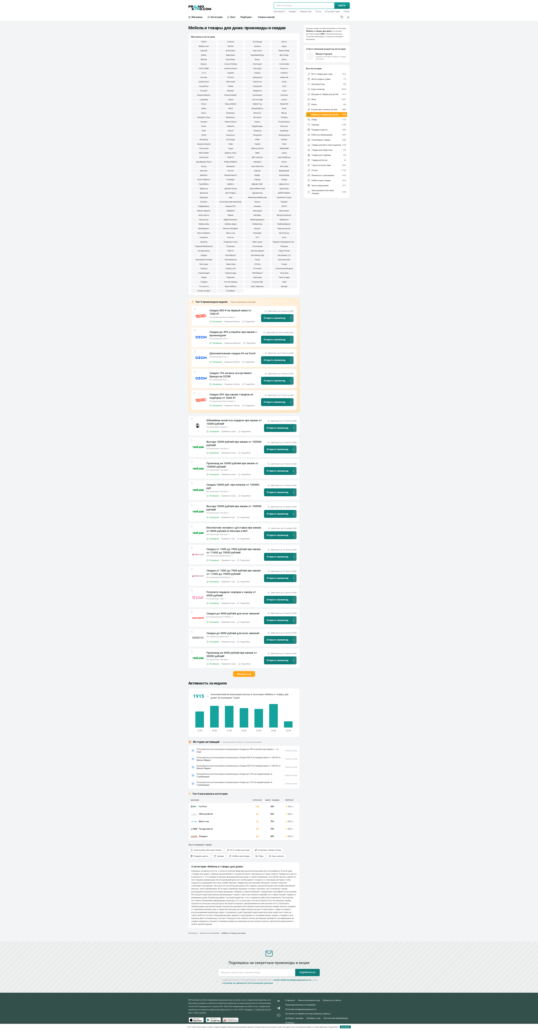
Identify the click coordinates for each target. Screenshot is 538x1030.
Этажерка (230, 291)
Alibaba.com (204, 46)
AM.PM (230, 46)
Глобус (284, 179)
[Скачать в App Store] (196, 1020)
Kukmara (284, 95)
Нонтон (230, 237)
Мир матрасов (284, 228)
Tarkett (257, 144)
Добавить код (313, 1018)
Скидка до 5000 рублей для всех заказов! (233, 613)
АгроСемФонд (284, 157)
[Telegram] (278, 1008)
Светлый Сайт (284, 260)
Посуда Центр (204, 251)
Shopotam (257, 135)
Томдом (203, 282)
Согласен (345, 1027)
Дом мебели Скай (257, 188)
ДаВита (230, 184)
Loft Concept (257, 100)
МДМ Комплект (230, 220)
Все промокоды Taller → (216, 599)
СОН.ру (257, 264)
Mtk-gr (284, 113)
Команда (289, 1023)
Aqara (284, 46)
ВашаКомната (230, 175)
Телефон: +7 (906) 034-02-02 (257, 1009)
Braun (257, 59)
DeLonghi (257, 68)
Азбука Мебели (230, 162)
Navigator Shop (203, 117)
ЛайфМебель (203, 206)
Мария (230, 215)
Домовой (204, 193)
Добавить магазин (294, 1018)
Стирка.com (230, 268)
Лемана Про (306, 11)
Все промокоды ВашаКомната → (219, 556)
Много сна (230, 233)
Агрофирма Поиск (204, 162)
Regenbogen (257, 126)
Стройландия (204, 273)
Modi (284, 108)
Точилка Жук (257, 282)
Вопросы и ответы (332, 1000)
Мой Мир (257, 233)
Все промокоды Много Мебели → (219, 617)
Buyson (204, 64)
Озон (284, 237)
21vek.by (230, 42)
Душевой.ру (257, 193)
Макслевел (284, 211)
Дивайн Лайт (257, 184)
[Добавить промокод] (342, 17)
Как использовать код (309, 1000)
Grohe (284, 82)
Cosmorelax (284, 64)
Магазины (197, 17)
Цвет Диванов (257, 286)
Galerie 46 (284, 77)
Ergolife (230, 73)
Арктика (203, 171)
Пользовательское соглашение (300, 1005)
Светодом (203, 264)
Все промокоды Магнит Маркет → (222, 317)
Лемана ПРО (230, 206)
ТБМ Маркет (257, 273)
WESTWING (204, 153)
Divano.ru (284, 68)
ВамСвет (204, 175)
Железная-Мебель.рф (257, 197)
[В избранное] (194, 309)
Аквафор (257, 162)
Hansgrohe (257, 86)
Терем (203, 277)
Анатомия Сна (257, 166)
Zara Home (203, 157)
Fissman (203, 77)
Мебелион (284, 220)
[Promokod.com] (199, 8)
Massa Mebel (230, 104)
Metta (203, 108)
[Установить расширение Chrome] (230, 1020)
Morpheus (230, 113)
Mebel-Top (257, 104)
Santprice (257, 131)
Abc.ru (284, 42)
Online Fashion (231, 122)
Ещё (230, 197)
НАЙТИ (342, 6)
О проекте (290, 1000)
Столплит (257, 268)
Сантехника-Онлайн (204, 260)
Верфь (257, 175)
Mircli (230, 108)
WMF (257, 153)
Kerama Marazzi (203, 95)
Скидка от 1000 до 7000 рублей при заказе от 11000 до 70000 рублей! (233, 551)
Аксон (284, 162)
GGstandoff (279, 11)
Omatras (284, 117)
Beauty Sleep (284, 51)
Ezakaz (257, 73)
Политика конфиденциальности (300, 1009)
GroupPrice (203, 86)
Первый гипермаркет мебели (285, 242)
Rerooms (284, 126)
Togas (230, 148)
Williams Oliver (230, 153)
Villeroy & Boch (257, 148)
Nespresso (230, 117)
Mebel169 (284, 104)
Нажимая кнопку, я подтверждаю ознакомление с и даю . (270, 981)
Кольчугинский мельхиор (230, 202)
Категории (216, 17)
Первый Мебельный (203, 246)
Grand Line (257, 82)
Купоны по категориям (209, 933)
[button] (201, 316)
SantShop (284, 131)
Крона (257, 202)
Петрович (230, 246)
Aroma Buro (230, 51)
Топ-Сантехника (230, 282)
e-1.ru (204, 73)
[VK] (278, 1001)
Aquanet (203, 51)
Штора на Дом (204, 291)
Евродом (204, 197)
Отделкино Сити (231, 242)
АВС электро (257, 157)
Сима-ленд (230, 264)
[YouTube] (278, 1015)
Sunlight (292, 11)
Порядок (284, 246)
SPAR (257, 139)
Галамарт (230, 179)
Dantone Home (230, 68)
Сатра (257, 260)
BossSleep (230, 59)
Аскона (230, 171)
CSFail (346, 11)
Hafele (230, 86)
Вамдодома (284, 171)
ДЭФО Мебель (284, 193)
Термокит (230, 277)
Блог (233, 17)
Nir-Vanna (257, 117)
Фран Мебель (230, 286)
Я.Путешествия (332, 11)
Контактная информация (336, 1018)
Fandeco (284, 73)
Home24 (203, 91)
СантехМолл (230, 255)
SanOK (230, 131)
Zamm (284, 153)
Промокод (192, 933)
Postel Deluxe (284, 122)
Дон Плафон (230, 193)
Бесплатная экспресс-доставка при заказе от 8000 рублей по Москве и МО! (233, 529)
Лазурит (284, 202)
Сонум (284, 264)
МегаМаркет (203, 228)
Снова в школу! (266, 17)
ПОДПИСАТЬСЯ (307, 972)
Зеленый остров (284, 197)
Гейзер (257, 179)
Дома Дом (284, 188)
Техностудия (284, 277)
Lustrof (284, 100)
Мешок (257, 228)
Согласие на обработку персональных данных (307, 1014)
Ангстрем (284, 166)
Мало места (204, 215)
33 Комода (257, 42)
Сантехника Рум (257, 255)
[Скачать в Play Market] (213, 1020)
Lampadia (204, 100)
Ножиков (204, 237)
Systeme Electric (204, 144)
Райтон (231, 251)
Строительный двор (284, 268)
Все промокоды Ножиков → (217, 427)
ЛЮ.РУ (284, 206)
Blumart (204, 59)
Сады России (284, 251)
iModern (230, 91)
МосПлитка (284, 233)
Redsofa (230, 126)
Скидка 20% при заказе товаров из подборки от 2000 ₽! (231, 396)
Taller (230, 144)
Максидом (257, 211)
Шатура (284, 286)
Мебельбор (257, 224)
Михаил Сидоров (324, 54)
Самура (204, 255)
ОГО (257, 237)
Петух (318, 11)
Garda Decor (204, 82)
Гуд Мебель (204, 184)
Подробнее (250, 321)
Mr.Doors (257, 113)
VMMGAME (284, 148)
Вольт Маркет (204, 179)
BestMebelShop (257, 55)
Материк (257, 215)
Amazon (257, 46)
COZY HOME (204, 68)
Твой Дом (284, 273)
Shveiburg (204, 139)
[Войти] (348, 17)
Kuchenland (257, 95)
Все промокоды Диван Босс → (218, 637)
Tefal (284, 144)
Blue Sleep (284, 55)
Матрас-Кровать (284, 215)
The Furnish (204, 148)
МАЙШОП (231, 211)
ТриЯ (284, 282)
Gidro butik (230, 82)
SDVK (203, 135)
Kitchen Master (230, 95)
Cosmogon (257, 64)
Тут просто (204, 286)
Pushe (203, 126)
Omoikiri (203, 122)
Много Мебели (203, 233)
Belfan (203, 55)
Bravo (284, 59)
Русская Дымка (257, 251)
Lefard (230, 100)
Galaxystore (257, 77)
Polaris (257, 122)
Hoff (284, 86)
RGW (204, 131)
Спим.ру (203, 268)
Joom (284, 91)
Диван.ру (204, 188)
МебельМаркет (284, 224)
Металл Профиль (230, 228)
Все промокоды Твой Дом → (217, 449)
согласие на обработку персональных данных (247, 983)
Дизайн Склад (230, 188)
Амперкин (230, 166)
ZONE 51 (230, 157)
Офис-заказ (257, 242)
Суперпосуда (230, 273)
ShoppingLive (284, 135)
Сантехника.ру (230, 260)
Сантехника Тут (284, 255)
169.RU (204, 42)
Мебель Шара (230, 224)
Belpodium (230, 55)
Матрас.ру (203, 220)
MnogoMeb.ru (257, 108)
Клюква (203, 202)
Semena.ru (230, 135)
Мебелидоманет (257, 220)
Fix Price (230, 77)
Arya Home (257, 51)
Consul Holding (230, 64)
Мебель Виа (204, 224)
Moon (203, 113)
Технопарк (257, 277)
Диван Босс (284, 184)
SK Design (230, 139)
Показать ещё (244, 674)
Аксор (203, 166)
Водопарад (284, 175)
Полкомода (257, 246)
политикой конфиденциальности (292, 980)
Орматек (203, 242)
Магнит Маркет (203, 211)
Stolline (284, 139)
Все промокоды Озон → (218, 339)
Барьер (257, 171)
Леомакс (257, 206)
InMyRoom (257, 91)
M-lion (203, 104)
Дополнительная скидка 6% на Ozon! (232, 353)
